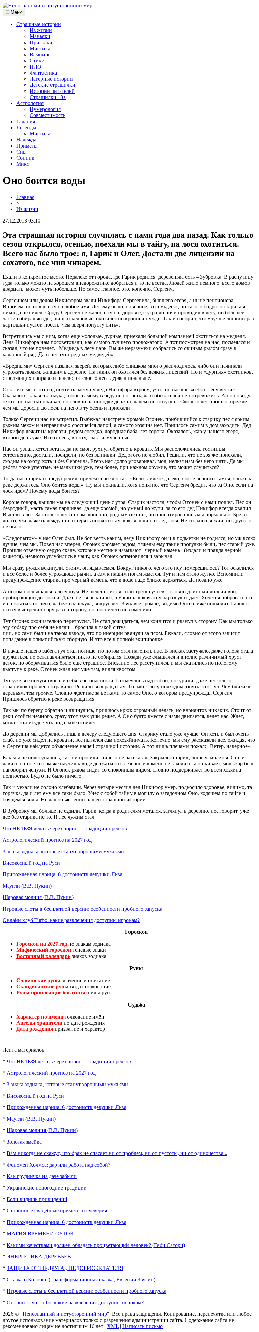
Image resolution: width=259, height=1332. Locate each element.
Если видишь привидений (37, 1199)
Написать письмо (142, 1326)
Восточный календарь (43, 956)
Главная (25, 197)
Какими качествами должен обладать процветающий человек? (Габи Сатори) (96, 1245)
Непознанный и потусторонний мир (65, 1314)
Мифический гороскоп (43, 950)
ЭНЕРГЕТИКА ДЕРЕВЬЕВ (39, 1256)
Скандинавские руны (42, 986)
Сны (21, 152)
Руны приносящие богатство (51, 992)
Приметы (27, 146)
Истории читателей (52, 91)
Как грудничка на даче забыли (42, 1176)
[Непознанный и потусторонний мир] (47, 5)
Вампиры (41, 54)
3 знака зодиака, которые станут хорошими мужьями (63, 851)
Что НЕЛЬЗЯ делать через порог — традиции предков (65, 828)
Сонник (25, 158)
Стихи (37, 60)
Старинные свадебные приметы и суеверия (57, 1210)
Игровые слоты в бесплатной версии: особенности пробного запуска (82, 909)
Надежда (26, 139)
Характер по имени (39, 1017)
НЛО (35, 67)
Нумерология (45, 109)
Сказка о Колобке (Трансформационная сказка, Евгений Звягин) (81, 1279)
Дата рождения (34, 1029)
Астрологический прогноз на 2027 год (47, 840)
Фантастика (43, 73)
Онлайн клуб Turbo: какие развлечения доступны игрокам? (71, 920)
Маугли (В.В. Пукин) (27, 886)
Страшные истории (38, 24)
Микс (22, 164)
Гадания (25, 121)
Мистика (40, 48)
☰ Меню (14, 12)
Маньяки (40, 36)
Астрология (30, 103)
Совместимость (47, 115)
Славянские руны (38, 980)
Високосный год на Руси (31, 863)
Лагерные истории (51, 79)
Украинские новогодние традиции (47, 1188)
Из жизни (41, 30)
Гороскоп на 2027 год (41, 944)
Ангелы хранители (39, 1023)
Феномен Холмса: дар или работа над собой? (58, 1165)
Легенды (26, 127)
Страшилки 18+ (48, 97)
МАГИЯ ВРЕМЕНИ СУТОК (40, 1233)
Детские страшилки (52, 85)
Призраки (41, 42)
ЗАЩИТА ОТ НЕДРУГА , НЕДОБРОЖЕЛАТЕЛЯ (65, 1268)
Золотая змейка (24, 1142)
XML (113, 1326)
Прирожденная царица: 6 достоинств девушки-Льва (62, 874)
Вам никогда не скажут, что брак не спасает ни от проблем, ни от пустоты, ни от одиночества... (117, 1153)
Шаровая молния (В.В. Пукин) (38, 897)
